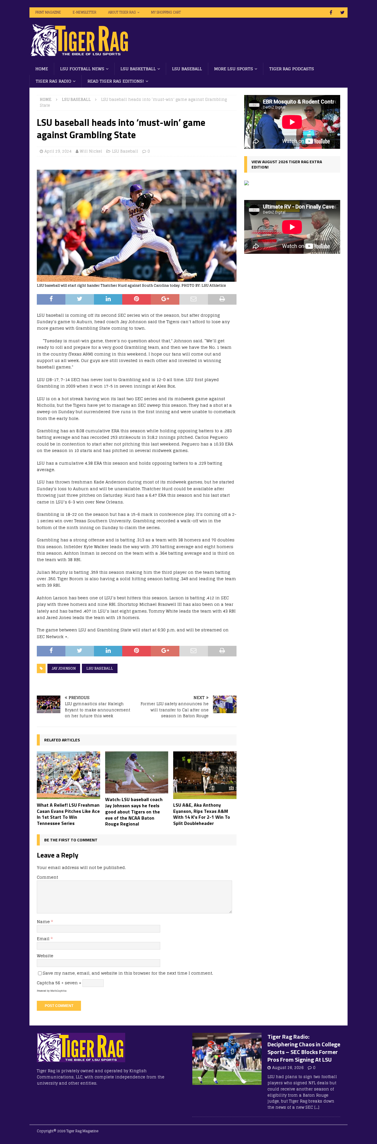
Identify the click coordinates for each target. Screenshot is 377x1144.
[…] (316, 1107)
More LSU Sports (233, 68)
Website (45, 955)
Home (41, 68)
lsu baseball (99, 668)
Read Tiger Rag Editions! (115, 81)
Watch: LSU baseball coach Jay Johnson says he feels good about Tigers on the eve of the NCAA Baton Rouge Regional (134, 811)
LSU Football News (82, 68)
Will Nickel (91, 151)
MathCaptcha (58, 991)
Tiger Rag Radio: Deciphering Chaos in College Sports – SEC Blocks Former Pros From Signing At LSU (303, 1048)
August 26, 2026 (288, 1067)
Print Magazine (48, 12)
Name (44, 921)
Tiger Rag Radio (53, 81)
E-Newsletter (84, 12)
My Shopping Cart (166, 12)
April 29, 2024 (58, 151)
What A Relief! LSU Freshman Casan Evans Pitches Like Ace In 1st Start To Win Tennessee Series (68, 814)
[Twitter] (342, 12)
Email (44, 938)
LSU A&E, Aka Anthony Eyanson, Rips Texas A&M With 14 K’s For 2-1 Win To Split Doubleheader (201, 814)
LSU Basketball (138, 68)
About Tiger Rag (122, 12)
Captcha (45, 982)
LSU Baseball (187, 68)
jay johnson (64, 668)
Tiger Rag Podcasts (291, 68)
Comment (47, 877)
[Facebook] (331, 12)
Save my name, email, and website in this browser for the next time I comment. (128, 973)
